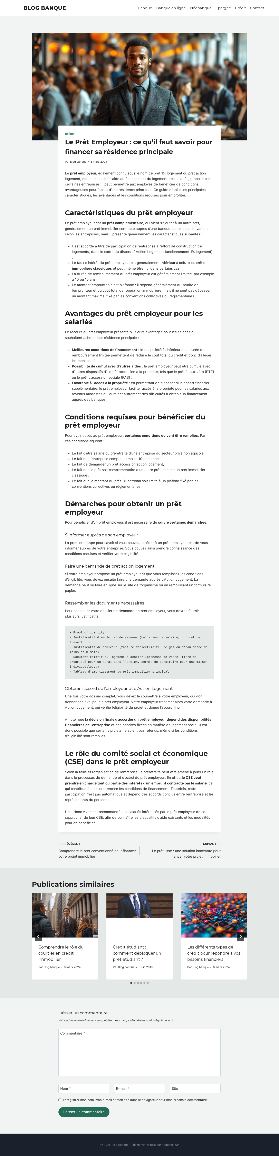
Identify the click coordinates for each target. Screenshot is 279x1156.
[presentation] (65, 915)
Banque (145, 8)
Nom (65, 1089)
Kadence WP (170, 1144)
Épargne (223, 8)
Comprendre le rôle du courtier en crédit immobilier (61, 953)
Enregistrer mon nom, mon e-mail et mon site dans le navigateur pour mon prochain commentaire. (135, 1100)
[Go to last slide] (38, 936)
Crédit (240, 8)
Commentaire (72, 1033)
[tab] (131, 983)
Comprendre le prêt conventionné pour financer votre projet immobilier (97, 850)
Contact (257, 8)
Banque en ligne (171, 8)
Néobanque (201, 8)
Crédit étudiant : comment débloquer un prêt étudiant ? (137, 953)
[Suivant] (240, 936)
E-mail (122, 1089)
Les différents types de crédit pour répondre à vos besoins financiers (213, 953)
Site (175, 1089)
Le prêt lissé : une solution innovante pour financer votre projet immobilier (186, 850)
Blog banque (78, 161)
